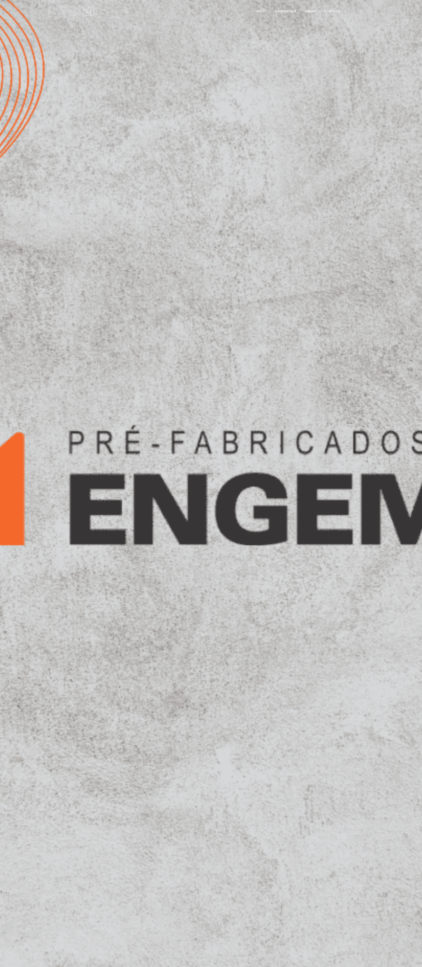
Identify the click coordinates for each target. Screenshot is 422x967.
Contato (332, 11)
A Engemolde (285, 11)
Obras (310, 11)
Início (261, 11)
